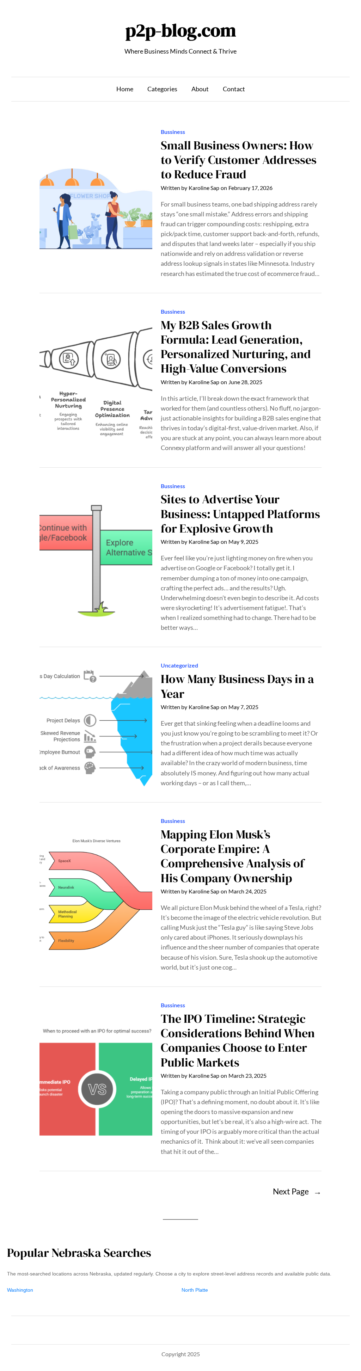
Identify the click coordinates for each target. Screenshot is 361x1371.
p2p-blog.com (181, 30)
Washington (20, 1290)
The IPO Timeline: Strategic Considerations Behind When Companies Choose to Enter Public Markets (238, 1041)
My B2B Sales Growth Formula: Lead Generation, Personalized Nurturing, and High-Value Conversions (236, 347)
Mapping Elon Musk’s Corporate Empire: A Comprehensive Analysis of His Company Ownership (232, 856)
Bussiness (173, 132)
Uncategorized (179, 665)
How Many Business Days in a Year (237, 686)
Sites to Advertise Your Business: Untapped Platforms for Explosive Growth (240, 514)
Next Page (297, 1191)
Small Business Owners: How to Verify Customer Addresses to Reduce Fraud (239, 160)
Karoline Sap (204, 188)
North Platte (195, 1290)
